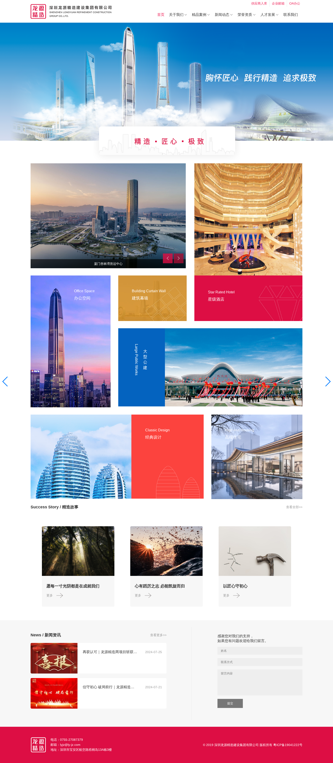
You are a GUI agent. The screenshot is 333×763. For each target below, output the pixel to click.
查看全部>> (294, 507)
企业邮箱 (278, 3)
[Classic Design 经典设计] (81, 457)
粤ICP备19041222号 (287, 745)
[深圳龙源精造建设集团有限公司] (71, 11)
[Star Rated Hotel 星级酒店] (248, 219)
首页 (160, 15)
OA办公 (294, 3)
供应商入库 (259, 3)
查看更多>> (158, 635)
